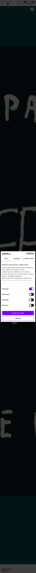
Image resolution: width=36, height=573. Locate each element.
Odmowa (18, 318)
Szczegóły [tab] (16, 258)
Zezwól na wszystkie (18, 313)
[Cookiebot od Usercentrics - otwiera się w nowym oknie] (26, 254)
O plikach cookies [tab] (28, 258)
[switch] (31, 294)
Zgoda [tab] (6, 258)
